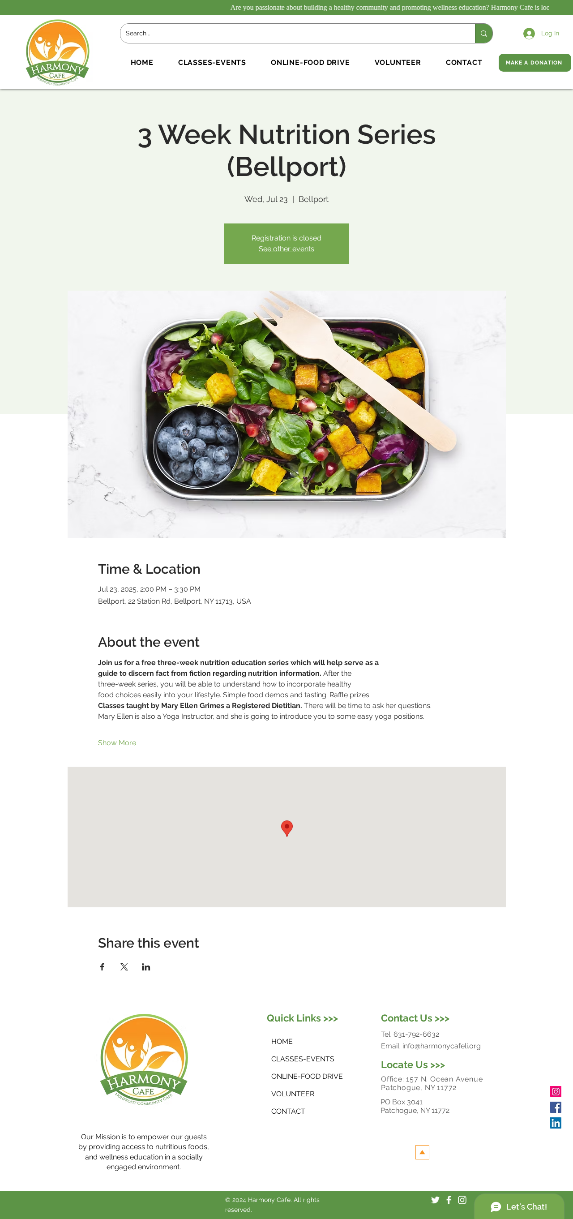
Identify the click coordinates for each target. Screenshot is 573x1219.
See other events (286, 249)
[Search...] (483, 33)
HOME (282, 1041)
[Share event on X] (124, 966)
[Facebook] (555, 1107)
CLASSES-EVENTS (300, 1059)
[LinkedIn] (555, 1123)
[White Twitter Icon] (435, 1200)
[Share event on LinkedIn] (146, 966)
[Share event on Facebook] (102, 966)
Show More (117, 742)
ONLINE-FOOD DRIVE (300, 1076)
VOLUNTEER (292, 1094)
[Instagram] (555, 1091)
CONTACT (288, 1111)
